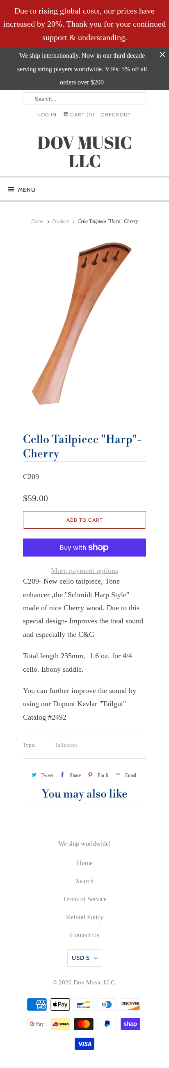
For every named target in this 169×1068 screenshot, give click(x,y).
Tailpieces (66, 745)
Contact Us (84, 935)
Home (85, 862)
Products (61, 221)
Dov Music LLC (94, 982)
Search (85, 880)
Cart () (81, 115)
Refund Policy (84, 916)
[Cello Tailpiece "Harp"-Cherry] (84, 328)
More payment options (84, 570)
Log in (47, 115)
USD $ (81, 957)
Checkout (115, 115)
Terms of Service (85, 898)
